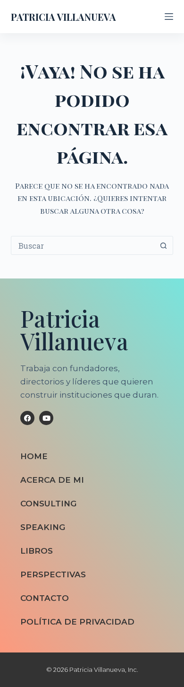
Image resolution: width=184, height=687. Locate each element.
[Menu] (169, 16)
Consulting (48, 503)
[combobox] (82, 245)
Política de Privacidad (77, 621)
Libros (36, 551)
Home (34, 456)
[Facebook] (27, 418)
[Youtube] (46, 418)
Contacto (44, 598)
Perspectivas (53, 574)
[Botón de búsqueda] (164, 245)
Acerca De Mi (52, 480)
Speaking (42, 527)
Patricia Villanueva (63, 16)
